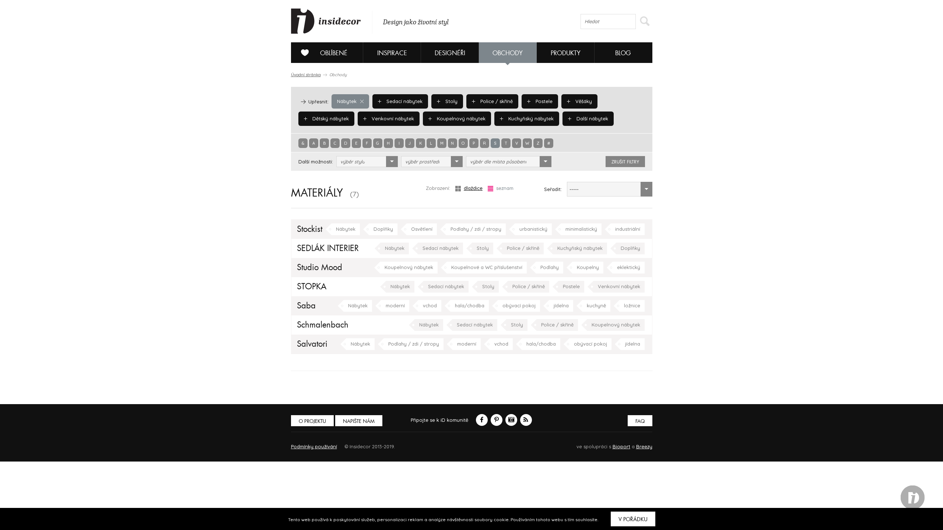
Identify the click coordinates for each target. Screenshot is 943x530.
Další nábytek (591, 118)
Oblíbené (333, 53)
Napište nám (359, 421)
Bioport (621, 446)
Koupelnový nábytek (460, 118)
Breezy (644, 446)
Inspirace (392, 53)
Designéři (450, 53)
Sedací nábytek (404, 101)
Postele (543, 101)
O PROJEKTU (312, 421)
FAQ (640, 421)
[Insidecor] (326, 21)
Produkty (566, 53)
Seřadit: (553, 189)
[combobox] (367, 161)
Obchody (507, 53)
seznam (504, 188)
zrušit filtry (625, 162)
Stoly (451, 101)
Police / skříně (496, 101)
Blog (623, 53)
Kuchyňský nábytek (530, 118)
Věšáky (583, 101)
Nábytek (347, 101)
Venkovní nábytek (392, 118)
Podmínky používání (314, 446)
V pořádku (633, 519)
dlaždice (473, 188)
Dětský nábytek (330, 118)
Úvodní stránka (306, 74)
